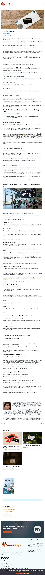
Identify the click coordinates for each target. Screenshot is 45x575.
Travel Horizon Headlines (7, 515)
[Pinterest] (8, 35)
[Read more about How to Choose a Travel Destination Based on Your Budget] (12, 458)
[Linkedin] (10, 35)
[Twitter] (5, 35)
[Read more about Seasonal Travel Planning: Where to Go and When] (32, 438)
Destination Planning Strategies (8, 507)
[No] (43, 572)
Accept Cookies (19, 573)
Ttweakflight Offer (36, 173)
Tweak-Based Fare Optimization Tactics (10, 516)
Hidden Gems (5, 513)
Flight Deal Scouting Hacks (7, 449)
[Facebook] (3, 35)
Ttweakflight (25, 135)
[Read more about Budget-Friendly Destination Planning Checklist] (12, 438)
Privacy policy (26, 573)
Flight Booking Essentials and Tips (9, 509)
